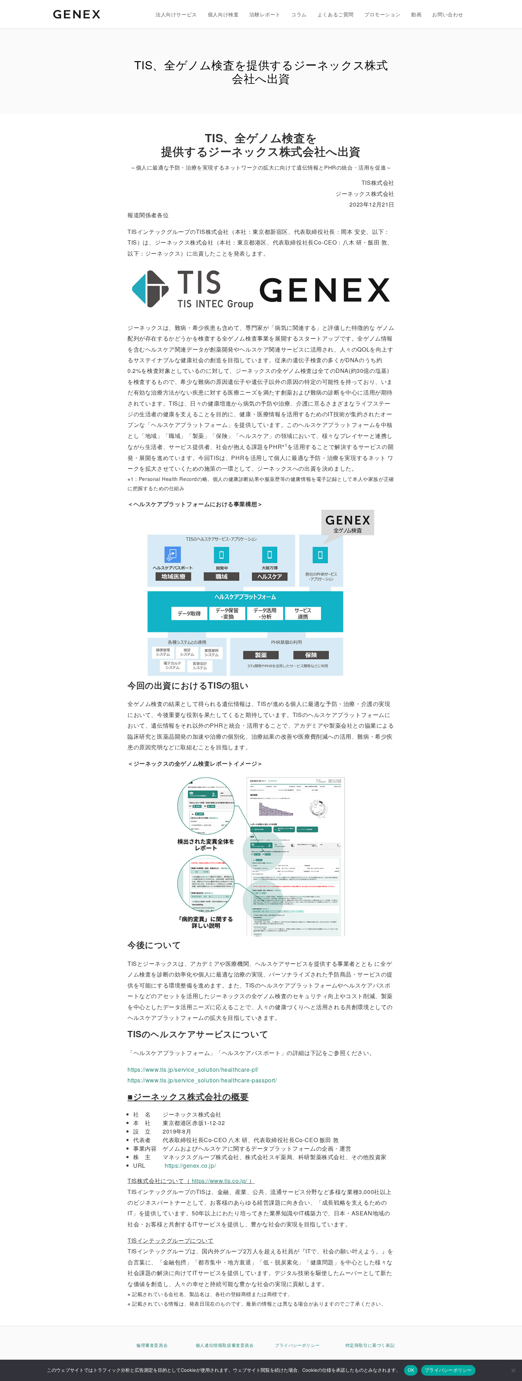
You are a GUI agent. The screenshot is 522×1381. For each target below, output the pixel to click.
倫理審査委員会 (152, 1345)
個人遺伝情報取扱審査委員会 (225, 1345)
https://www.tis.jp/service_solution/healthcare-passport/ (202, 1080)
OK (411, 1370)
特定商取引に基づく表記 (370, 1345)
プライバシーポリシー (297, 1345)
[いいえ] (513, 1370)
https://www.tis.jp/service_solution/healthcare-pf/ (193, 1069)
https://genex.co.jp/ (190, 1165)
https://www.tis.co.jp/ (219, 1181)
